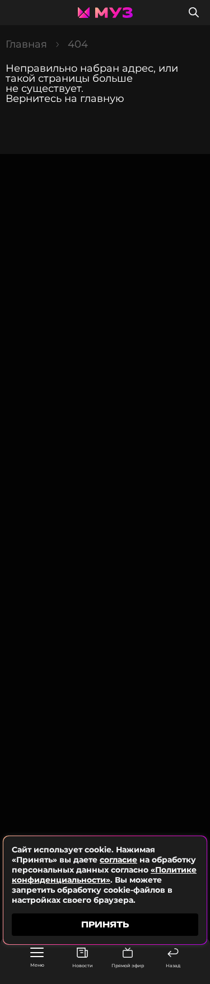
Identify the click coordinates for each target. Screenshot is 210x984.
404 (78, 44)
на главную (94, 98)
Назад (173, 965)
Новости (82, 965)
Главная (26, 44)
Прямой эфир (127, 965)
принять (105, 924)
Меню (37, 965)
